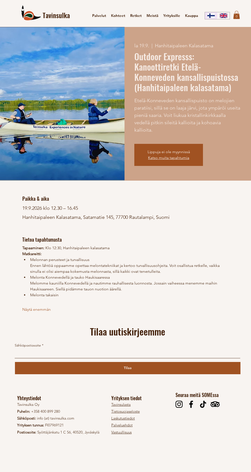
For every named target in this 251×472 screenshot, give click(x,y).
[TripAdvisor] (215, 404)
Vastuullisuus (121, 432)
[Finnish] (211, 15)
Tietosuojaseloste (125, 411)
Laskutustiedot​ (123, 418)
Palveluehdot (122, 425)
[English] (223, 15)
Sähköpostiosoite (28, 345)
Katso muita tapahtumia (168, 157)
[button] (236, 15)
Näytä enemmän (36, 309)
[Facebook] (191, 404)
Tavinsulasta (121, 404)
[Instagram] (179, 404)
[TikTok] (203, 404)
